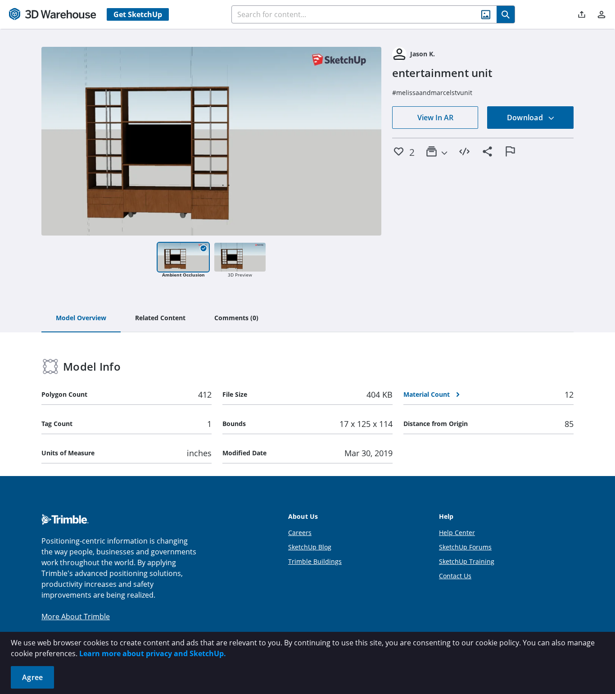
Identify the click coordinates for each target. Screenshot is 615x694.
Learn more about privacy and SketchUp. (152, 653)
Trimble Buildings (315, 561)
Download (526, 117)
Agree (32, 677)
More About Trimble (75, 616)
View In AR (435, 117)
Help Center (457, 532)
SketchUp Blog (309, 547)
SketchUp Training (466, 561)
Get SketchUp (137, 14)
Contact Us (455, 576)
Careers (300, 532)
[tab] (81, 318)
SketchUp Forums (465, 547)
